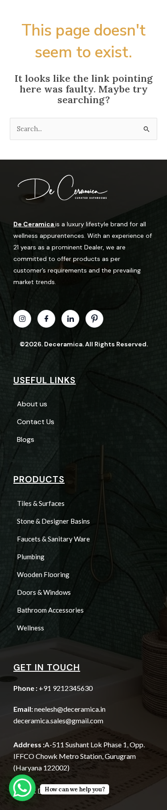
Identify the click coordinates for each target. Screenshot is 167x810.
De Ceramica (33, 224)
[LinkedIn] (70, 319)
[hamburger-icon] (139, 14)
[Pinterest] (94, 319)
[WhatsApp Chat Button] (22, 787)
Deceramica (63, 344)
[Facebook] (46, 319)
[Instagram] (22, 319)
